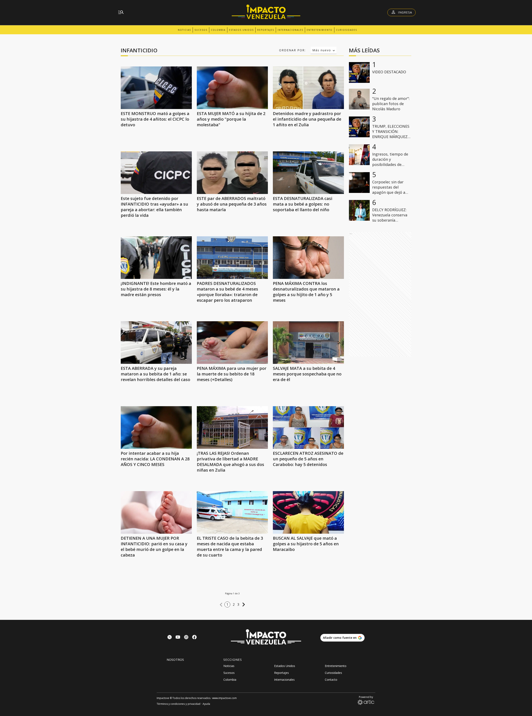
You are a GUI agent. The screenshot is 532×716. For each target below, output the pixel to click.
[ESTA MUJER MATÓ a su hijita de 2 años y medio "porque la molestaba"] (232, 87)
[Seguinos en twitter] (169, 637)
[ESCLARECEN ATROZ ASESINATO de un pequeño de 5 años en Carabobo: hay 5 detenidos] (308, 427)
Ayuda (206, 704)
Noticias (184, 29)
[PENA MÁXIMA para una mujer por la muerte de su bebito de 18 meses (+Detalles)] (232, 342)
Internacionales (290, 29)
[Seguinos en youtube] (178, 637)
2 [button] (234, 604)
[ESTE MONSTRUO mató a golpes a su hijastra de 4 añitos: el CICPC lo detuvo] (156, 87)
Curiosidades (346, 29)
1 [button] (227, 604)
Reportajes (265, 29)
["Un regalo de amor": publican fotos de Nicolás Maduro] (359, 99)
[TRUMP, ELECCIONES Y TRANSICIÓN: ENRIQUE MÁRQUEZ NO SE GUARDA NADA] (359, 126)
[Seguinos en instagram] (186, 637)
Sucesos (201, 29)
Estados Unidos (241, 29)
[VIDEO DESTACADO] (359, 72)
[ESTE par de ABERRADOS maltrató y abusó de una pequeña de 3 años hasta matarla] (232, 172)
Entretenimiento (319, 29)
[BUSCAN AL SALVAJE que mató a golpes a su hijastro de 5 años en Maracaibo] (308, 512)
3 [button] (238, 604)
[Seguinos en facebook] (194, 637)
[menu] (121, 12)
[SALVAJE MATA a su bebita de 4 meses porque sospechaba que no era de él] (308, 342)
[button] (221, 604)
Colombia (218, 29)
